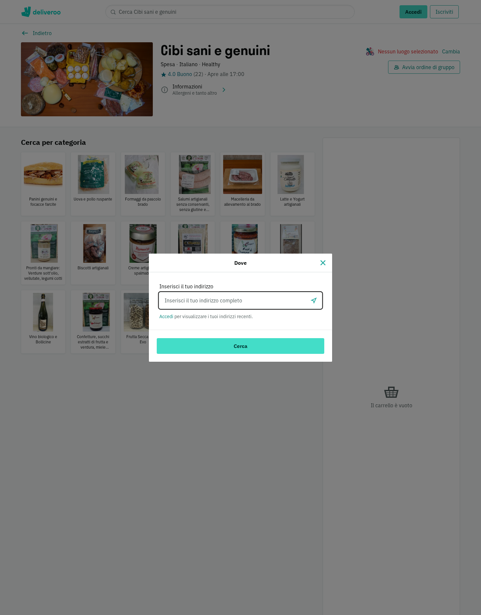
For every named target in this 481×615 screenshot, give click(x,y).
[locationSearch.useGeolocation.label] (314, 300)
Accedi (166, 316)
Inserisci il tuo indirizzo (186, 286)
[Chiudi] (323, 263)
